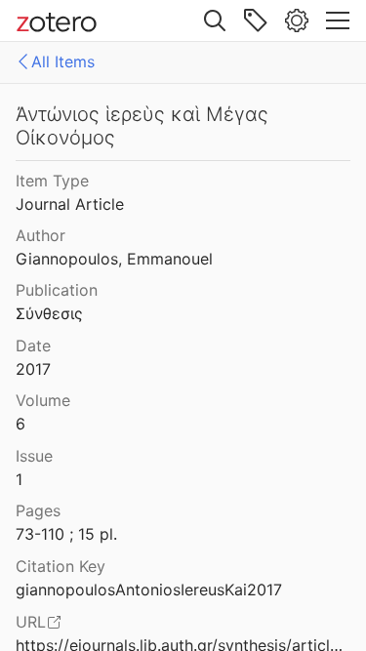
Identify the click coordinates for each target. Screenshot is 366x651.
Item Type (52, 180)
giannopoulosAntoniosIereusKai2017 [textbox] (149, 589)
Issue (34, 456)
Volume (43, 400)
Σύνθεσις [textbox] (49, 313)
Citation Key (60, 566)
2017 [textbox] (33, 369)
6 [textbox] (20, 423)
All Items (63, 61)
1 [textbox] (19, 479)
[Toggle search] (214, 20)
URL (31, 621)
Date (33, 345)
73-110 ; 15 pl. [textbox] (66, 534)
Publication (57, 290)
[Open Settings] (296, 20)
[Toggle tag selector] (255, 20)
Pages (38, 510)
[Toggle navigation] (337, 20)
